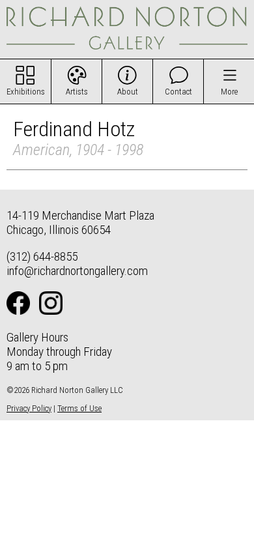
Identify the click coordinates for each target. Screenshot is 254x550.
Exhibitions (26, 91)
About (127, 91)
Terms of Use (79, 408)
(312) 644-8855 (42, 256)
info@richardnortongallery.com (77, 270)
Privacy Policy (29, 408)
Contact (178, 91)
